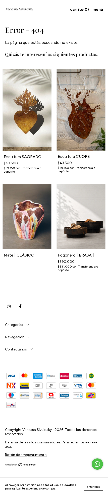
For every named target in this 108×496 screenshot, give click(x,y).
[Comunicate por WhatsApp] (97, 464)
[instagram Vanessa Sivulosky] (9, 306)
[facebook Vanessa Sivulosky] (20, 306)
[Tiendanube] (20, 465)
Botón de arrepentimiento (26, 455)
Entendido (93, 486)
